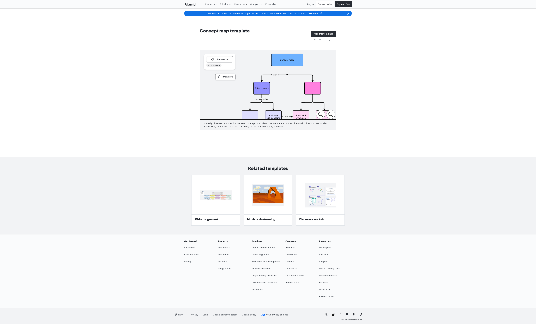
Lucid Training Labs (329, 268)
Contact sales (325, 4)
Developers (325, 247)
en (179, 314)
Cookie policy (249, 314)
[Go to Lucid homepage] (194, 4)
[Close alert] (348, 13)
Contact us (291, 268)
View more (257, 289)
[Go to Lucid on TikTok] (361, 314)
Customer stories (294, 275)
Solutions (225, 4)
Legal (205, 314)
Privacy (194, 314)
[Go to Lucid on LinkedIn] (319, 314)
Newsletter (325, 289)
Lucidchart (223, 254)
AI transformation (261, 268)
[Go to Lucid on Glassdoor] (354, 314)
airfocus (222, 261)
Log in (310, 4)
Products (210, 4)
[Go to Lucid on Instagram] (333, 314)
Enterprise (270, 4)
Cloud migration (260, 254)
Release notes (326, 296)
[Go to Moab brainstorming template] (268, 200)
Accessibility (292, 282)
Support (323, 261)
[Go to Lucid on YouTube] (347, 314)
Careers (289, 261)
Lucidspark (224, 247)
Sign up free (343, 4)
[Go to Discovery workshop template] (320, 200)
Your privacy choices (277, 314)
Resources (239, 4)
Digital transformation (263, 247)
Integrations (224, 268)
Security (323, 254)
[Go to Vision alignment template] (216, 200)
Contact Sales (191, 254)
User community (328, 275)
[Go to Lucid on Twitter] (326, 314)
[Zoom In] (320, 114)
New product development (266, 261)
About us (290, 247)
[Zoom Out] (330, 114)
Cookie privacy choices (225, 314)
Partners (323, 282)
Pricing (188, 261)
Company (255, 4)
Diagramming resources (264, 275)
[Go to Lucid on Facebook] (340, 314)
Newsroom (291, 254)
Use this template (323, 33)
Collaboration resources (264, 282)
